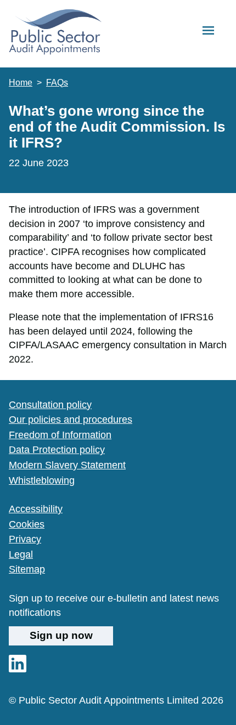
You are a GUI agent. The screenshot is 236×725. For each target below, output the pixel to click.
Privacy (25, 539)
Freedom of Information (60, 434)
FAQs (57, 82)
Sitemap (27, 569)
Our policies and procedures (70, 419)
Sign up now (61, 635)
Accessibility (36, 508)
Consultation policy (50, 404)
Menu (208, 31)
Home (20, 82)
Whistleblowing (42, 480)
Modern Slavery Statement (67, 465)
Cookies (26, 524)
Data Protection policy (57, 449)
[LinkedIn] (17, 669)
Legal (21, 554)
